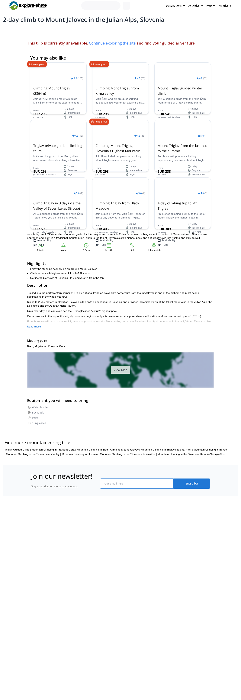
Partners (34, 535)
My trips (224, 5)
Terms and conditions (87, 551)
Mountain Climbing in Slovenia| (80, 454)
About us (34, 527)
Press (32, 543)
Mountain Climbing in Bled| (93, 449)
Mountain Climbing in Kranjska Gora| (54, 449)
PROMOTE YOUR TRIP (183, 526)
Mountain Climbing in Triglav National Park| (167, 449)
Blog (123, 527)
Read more (34, 326)
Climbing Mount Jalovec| (125, 449)
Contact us (81, 534)
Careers (34, 551)
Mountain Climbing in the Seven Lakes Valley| (33, 454)
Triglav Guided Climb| (18, 449)
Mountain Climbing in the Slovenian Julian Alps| (128, 454)
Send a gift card (38, 560)
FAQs (78, 542)
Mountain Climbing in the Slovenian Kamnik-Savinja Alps (191, 454)
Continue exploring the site (112, 43)
